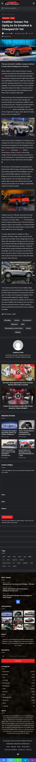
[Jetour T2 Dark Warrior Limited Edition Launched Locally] (27, 424)
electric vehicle (6, 563)
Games (6, 706)
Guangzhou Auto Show (14, 328)
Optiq (18, 332)
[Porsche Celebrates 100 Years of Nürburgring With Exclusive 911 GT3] (6, 627)
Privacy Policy (26, 746)
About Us (29, 749)
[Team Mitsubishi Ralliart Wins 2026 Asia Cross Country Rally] (18, 620)
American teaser (6, 109)
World (4, 703)
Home (5, 14)
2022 (14, 556)
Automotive (11, 14)
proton (4, 566)
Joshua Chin (7, 33)
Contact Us (21, 749)
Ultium (21, 220)
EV (23, 324)
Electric (15, 324)
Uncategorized (6, 697)
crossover (27, 320)
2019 (3, 556)
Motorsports (6, 686)
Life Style (5, 680)
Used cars (5, 700)
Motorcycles (6, 683)
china (17, 320)
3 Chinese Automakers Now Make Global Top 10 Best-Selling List (9, 432)
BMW (30, 556)
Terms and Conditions (11, 749)
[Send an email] (11, 33)
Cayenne (7, 150)
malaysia (25, 563)
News (12, 18)
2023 (19, 556)
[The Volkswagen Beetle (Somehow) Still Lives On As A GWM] (18, 627)
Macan (20, 150)
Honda (18, 563)
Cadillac (8, 320)
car (3, 559)
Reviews (4, 691)
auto (25, 556)
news (31, 563)
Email (3, 501)
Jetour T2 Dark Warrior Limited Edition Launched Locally (26, 432)
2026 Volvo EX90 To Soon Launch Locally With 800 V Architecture (8, 452)
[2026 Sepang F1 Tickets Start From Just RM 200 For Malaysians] (29, 627)
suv (9, 566)
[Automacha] (12, 3)
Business (5, 674)
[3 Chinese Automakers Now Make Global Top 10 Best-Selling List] (9, 424)
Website (3, 508)
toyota (14, 566)
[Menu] (2, 4)
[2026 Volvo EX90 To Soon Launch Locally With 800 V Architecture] (9, 443)
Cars (3, 677)
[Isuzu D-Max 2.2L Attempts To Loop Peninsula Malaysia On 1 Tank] (27, 443)
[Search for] (34, 4)
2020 (9, 556)
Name (3, 494)
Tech (3, 694)
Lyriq (3, 76)
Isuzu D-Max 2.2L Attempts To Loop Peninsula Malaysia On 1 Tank (26, 452)
